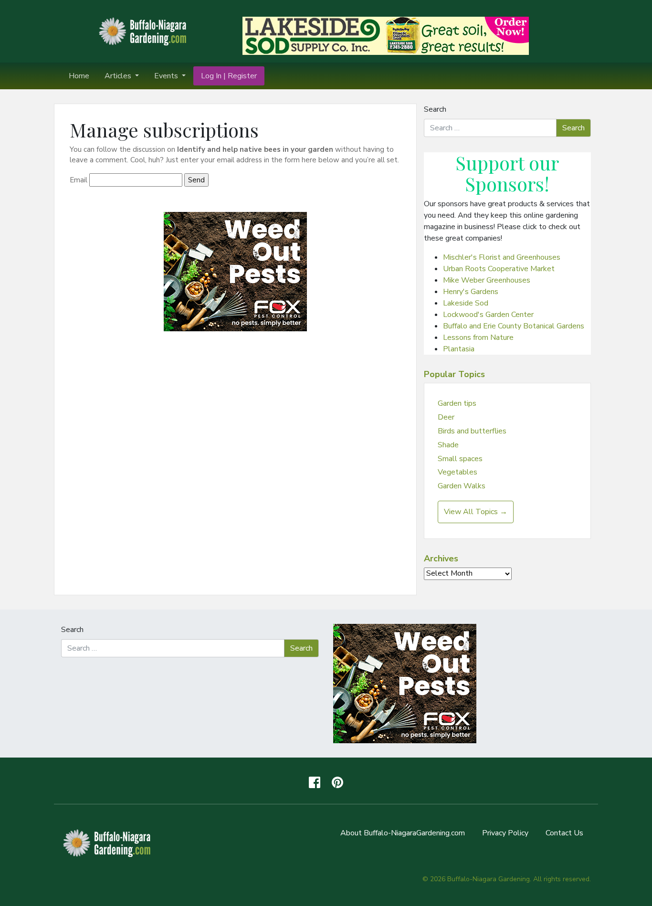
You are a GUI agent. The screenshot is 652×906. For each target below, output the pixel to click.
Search (435, 109)
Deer (446, 417)
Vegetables (457, 472)
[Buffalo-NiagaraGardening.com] (144, 30)
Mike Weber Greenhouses (486, 280)
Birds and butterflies (472, 431)
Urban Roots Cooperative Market (499, 268)
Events (167, 76)
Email (78, 180)
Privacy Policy (505, 833)
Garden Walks (461, 486)
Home (79, 76)
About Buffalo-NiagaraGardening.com (402, 833)
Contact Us (564, 833)
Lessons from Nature (478, 337)
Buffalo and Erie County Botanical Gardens (513, 326)
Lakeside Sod (465, 303)
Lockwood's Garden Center (488, 314)
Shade (448, 445)
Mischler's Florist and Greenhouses (501, 257)
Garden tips (457, 403)
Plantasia (458, 349)
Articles (119, 76)
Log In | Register (229, 76)
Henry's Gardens (470, 291)
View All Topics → (475, 511)
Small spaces (460, 458)
